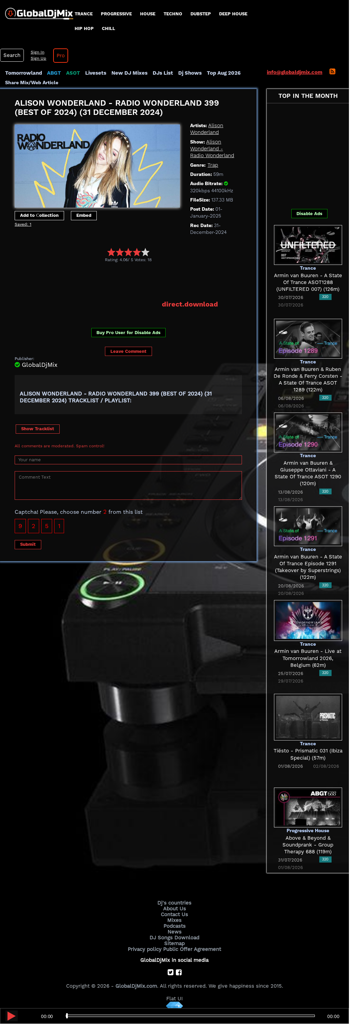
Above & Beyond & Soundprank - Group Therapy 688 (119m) (307, 845)
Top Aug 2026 (224, 73)
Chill (108, 28)
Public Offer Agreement (192, 949)
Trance (84, 13)
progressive (116, 13)
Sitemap (174, 943)
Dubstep (200, 13)
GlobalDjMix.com (136, 986)
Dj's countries (174, 903)
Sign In (37, 52)
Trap (213, 165)
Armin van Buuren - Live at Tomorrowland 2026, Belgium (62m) (307, 658)
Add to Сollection (39, 215)
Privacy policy (145, 949)
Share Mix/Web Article (31, 82)
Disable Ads (309, 213)
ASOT (73, 73)
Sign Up (38, 58)
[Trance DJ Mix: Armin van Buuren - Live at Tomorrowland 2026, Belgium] (308, 620)
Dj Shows (190, 73)
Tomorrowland (23, 73)
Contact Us (174, 914)
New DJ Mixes (129, 73)
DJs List (163, 73)
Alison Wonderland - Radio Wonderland (212, 149)
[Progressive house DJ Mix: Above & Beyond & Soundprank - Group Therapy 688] (308, 807)
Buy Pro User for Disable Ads (128, 332)
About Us (174, 908)
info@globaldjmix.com (294, 72)
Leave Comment (128, 351)
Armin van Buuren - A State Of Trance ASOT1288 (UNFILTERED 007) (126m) (308, 282)
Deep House (233, 13)
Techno (173, 13)
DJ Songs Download (174, 937)
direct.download (190, 304)
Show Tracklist (37, 428)
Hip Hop (84, 28)
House (147, 13)
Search (11, 55)
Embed (83, 215)
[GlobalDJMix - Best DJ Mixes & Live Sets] (36, 11)
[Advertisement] (139, 281)
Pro (61, 56)
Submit (28, 544)
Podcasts (175, 926)
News (175, 932)
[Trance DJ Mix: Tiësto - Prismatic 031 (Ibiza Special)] (308, 717)
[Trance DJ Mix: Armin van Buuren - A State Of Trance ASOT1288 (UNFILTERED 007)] (308, 244)
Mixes (174, 920)
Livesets (95, 73)
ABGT (54, 73)
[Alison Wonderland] (97, 164)
